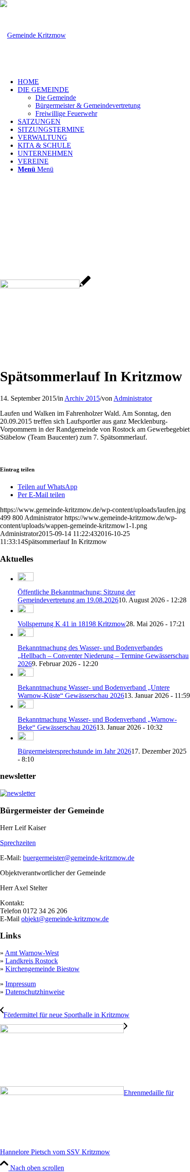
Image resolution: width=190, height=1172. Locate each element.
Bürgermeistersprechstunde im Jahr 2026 (74, 751)
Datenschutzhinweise (35, 992)
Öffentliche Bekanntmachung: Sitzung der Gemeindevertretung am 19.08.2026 (76, 596)
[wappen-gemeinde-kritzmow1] (33, 35)
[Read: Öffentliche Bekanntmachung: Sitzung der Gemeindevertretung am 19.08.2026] (26, 578)
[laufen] (45, 286)
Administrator (133, 398)
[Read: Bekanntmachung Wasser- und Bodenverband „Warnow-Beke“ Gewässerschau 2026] (26, 706)
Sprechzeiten (18, 842)
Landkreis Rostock (31, 961)
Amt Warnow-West (32, 953)
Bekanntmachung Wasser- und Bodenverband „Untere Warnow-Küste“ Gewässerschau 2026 (94, 691)
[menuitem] (104, 82)
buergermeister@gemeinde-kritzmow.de (78, 858)
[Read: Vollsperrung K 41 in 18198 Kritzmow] (26, 610)
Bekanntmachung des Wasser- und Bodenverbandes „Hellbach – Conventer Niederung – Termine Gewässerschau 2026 (103, 655)
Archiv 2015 (82, 398)
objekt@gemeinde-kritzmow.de (65, 919)
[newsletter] (17, 793)
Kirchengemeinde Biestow (42, 969)
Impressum (20, 984)
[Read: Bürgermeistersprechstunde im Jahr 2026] (26, 738)
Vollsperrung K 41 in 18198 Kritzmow (72, 624)
